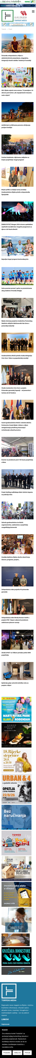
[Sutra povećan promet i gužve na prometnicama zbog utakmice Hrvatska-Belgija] (18, 276)
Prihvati (27, 1053)
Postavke (7, 1053)
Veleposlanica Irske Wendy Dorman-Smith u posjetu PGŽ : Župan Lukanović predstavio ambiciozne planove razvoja (15, 620)
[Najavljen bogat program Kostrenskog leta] (18, 247)
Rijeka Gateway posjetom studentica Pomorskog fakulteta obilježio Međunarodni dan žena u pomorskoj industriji (17, 323)
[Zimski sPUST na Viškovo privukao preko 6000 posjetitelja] (18, 640)
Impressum (6, 1024)
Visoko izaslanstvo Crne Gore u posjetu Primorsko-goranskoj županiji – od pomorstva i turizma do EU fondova (16, 390)
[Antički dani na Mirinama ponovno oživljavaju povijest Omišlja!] (18, 112)
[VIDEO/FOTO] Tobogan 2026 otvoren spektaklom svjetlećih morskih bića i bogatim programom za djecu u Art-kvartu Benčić (17, 227)
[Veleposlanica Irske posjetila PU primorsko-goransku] (18, 578)
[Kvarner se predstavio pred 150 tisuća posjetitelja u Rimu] (18, 449)
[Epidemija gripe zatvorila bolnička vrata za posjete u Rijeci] (18, 671)
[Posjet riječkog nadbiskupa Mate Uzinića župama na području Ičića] (18, 479)
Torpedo (4, 29)
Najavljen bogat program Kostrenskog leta (15, 259)
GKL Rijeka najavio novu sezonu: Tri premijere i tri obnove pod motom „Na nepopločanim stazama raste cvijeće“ (17, 93)
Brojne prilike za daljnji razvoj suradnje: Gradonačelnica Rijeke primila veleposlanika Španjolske (16, 192)
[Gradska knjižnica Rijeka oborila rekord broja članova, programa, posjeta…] (18, 545)
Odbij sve (17, 1053)
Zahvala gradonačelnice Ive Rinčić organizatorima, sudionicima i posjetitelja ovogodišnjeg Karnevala (15, 525)
